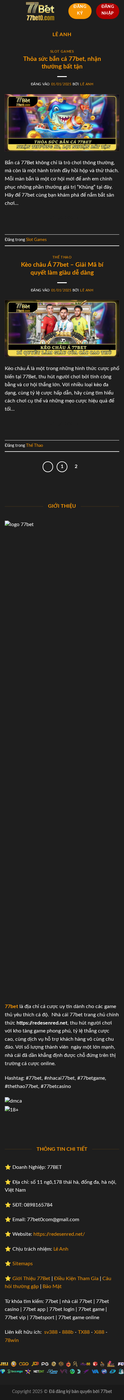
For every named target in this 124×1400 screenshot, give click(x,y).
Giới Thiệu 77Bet (31, 1278)
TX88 (84, 1332)
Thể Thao (62, 257)
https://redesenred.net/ (59, 1234)
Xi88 (99, 1332)
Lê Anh (62, 34)
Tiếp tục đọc (62, 218)
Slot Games (62, 51)
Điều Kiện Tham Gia (76, 1278)
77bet (11, 1006)
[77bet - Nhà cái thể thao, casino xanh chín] (40, 11)
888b (67, 1332)
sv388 (51, 1332)
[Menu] (8, 11)
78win (12, 1340)
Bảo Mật (52, 1286)
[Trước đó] (48, 466)
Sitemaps (22, 1263)
